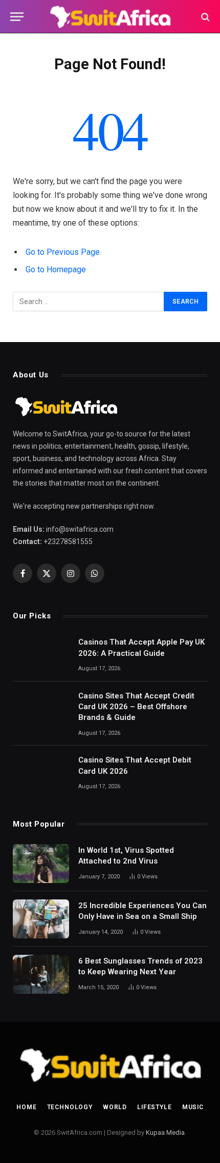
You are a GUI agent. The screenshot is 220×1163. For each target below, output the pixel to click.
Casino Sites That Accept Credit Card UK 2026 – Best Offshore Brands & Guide (136, 707)
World (115, 1107)
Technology (70, 1107)
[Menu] (17, 16)
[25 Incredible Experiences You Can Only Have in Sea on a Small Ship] (41, 918)
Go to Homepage (56, 269)
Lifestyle (154, 1107)
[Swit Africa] (109, 16)
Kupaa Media (165, 1132)
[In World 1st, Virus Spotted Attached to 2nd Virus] (41, 863)
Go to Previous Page (63, 252)
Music (193, 1107)
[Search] (204, 16)
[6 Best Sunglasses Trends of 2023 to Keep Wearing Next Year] (41, 974)
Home (26, 1107)
